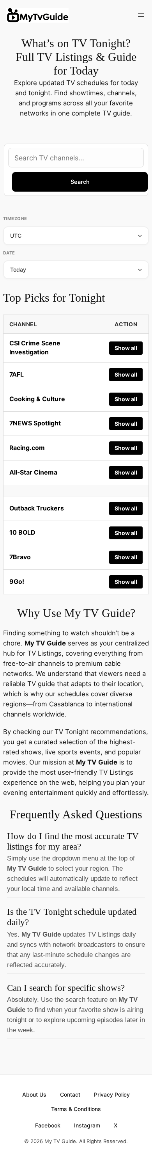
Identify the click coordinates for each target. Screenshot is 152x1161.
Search (80, 181)
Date (9, 253)
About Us (34, 1094)
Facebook (47, 1125)
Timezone (15, 218)
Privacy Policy (112, 1094)
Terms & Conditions (76, 1109)
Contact (70, 1094)
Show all (126, 348)
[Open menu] (141, 15)
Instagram (87, 1125)
